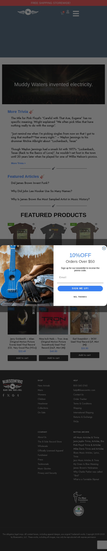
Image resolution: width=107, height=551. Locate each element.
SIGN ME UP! (80, 288)
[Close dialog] (104, 248)
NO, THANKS (80, 297)
